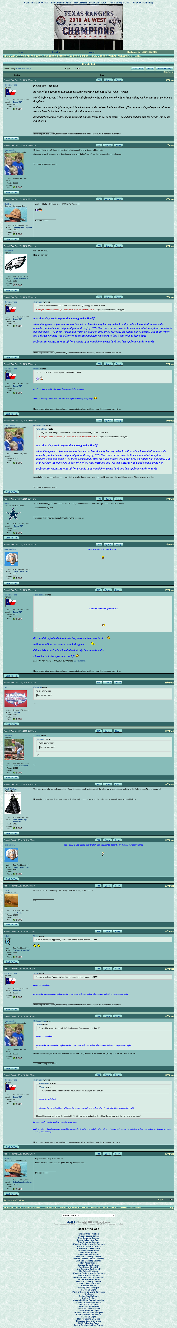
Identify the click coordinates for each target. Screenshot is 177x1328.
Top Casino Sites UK (88, 1267)
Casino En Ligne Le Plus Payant (88, 1325)
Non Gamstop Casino (61, 3)
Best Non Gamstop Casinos (88, 1246)
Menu (91, 52)
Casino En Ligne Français (88, 1308)
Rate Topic (168, 72)
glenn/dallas (10, 549)
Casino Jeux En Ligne (89, 1296)
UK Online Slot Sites (88, 1271)
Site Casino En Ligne (88, 1304)
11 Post (169, 683)
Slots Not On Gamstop (88, 1250)
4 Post (170, 246)
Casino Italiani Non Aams (88, 1240)
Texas (15, 102)
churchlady (9, 150)
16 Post (169, 931)
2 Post (169, 145)
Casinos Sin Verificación (89, 1265)
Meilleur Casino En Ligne (88, 1319)
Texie (6, 890)
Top (171, 1208)
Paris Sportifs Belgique (88, 1288)
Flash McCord (10, 789)
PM (99, 80)
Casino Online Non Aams (88, 1284)
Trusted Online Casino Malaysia (88, 1313)
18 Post (169, 1016)
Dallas (15, 572)
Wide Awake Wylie (21, 820)
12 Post (169, 731)
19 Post (169, 1075)
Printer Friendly (164, 69)
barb (6, 504)
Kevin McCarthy (23, 69)
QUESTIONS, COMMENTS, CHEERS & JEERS (66, 56)
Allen (6, 687)
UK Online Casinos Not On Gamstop (88, 1244)
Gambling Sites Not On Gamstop (88, 1277)
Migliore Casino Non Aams (88, 1302)
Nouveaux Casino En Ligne (88, 1321)
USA (20, 102)
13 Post (169, 784)
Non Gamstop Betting (143, 3)
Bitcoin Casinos (88, 1286)
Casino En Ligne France (88, 1306)
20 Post (169, 1154)
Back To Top (11, 139)
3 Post (170, 199)
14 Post (169, 840)
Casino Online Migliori (88, 1234)
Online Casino (88, 1298)
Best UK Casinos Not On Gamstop (88, 1259)
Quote (108, 80)
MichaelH (8, 251)
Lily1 (6, 936)
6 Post (170, 364)
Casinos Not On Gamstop (36, 3)
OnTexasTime (10, 85)
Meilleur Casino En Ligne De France (88, 1292)
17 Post (169, 969)
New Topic (138, 69)
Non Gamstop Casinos (88, 1238)
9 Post (170, 544)
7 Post (170, 421)
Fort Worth (17, 913)
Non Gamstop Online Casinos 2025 (90, 3)
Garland (16, 712)
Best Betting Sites (88, 1252)
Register (152, 52)
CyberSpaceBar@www (22, 227)
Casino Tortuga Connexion (88, 1315)
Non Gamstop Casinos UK (89, 1269)
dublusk (8, 736)
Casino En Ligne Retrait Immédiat (88, 1300)
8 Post (170, 499)
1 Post (170, 80)
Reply (150, 69)
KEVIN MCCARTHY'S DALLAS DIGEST (23, 56)
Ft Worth (16, 950)
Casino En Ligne (88, 1290)
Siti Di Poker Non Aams (88, 1323)
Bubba (7, 204)
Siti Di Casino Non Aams (88, 1279)
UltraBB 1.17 (72, 1222)
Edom (15, 766)
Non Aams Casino (88, 1263)
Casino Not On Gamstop (88, 1248)
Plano (15, 279)
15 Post (169, 886)
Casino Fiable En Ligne (88, 1311)
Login (144, 52)
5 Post (170, 297)
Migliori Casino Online (88, 1236)
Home (20, 52)
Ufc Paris (89, 1294)
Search (55, 52)
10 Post (169, 590)
